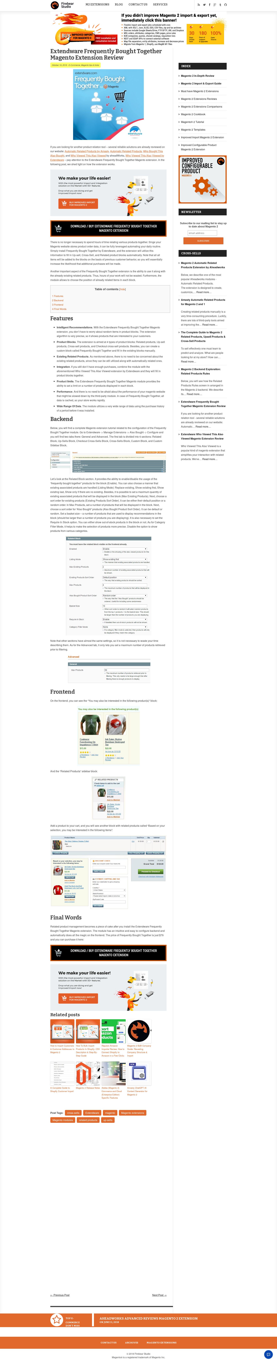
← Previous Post (59, 1295)
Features (57, 296)
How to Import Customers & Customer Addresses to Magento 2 (62, 1049)
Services (160, 4)
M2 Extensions (97, 4)
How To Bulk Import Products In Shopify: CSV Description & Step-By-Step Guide (88, 1050)
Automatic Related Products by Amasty (87, 151)
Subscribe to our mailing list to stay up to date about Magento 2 (203, 225)
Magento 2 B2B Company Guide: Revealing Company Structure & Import (139, 1050)
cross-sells (73, 1113)
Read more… (204, 292)
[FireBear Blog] (62, 8)
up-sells (107, 1120)
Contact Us (138, 4)
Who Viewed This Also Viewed (88, 155)
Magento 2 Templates (193, 129)
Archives (131, 1342)
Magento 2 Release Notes (88, 1087)
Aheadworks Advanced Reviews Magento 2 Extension (149, 1318)
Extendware (92, 1113)
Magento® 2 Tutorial (192, 122)
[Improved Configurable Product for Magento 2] (203, 202)
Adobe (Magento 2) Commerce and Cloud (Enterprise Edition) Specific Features (112, 1092)
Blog (119, 4)
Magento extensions (132, 1113)
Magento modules (63, 1120)
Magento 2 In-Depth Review (197, 76)
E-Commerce (74, 65)
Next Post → (159, 1295)
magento (110, 1113)
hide (122, 289)
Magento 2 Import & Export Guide (201, 83)
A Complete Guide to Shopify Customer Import (62, 1089)
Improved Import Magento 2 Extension (202, 137)
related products (88, 1120)
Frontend (57, 304)
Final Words (59, 309)
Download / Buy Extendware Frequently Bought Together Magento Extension (114, 228)
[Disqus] (108, 1168)
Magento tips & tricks (90, 65)
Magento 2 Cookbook (193, 114)
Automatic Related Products (126, 151)
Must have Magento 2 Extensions (200, 91)
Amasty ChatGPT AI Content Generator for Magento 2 (137, 1091)
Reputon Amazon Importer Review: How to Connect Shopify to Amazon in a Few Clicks (113, 1050)
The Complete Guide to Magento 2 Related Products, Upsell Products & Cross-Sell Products (203, 336)
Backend (57, 300)
